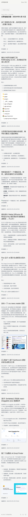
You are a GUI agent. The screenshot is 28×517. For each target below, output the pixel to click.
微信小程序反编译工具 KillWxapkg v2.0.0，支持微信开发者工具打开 (14, 60)
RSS (26, 2)
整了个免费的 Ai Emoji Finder (12, 453)
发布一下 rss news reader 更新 (13, 303)
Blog (22, 2)
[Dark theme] (23, 514)
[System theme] (25, 514)
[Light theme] (21, 514)
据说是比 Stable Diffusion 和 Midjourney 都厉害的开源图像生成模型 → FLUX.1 (13, 216)
